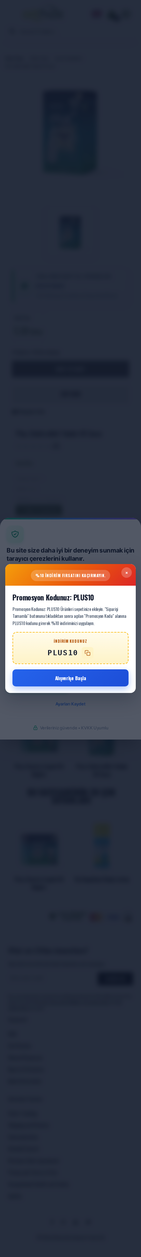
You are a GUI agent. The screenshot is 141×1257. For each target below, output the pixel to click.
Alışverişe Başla (70, 677)
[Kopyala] (87, 653)
